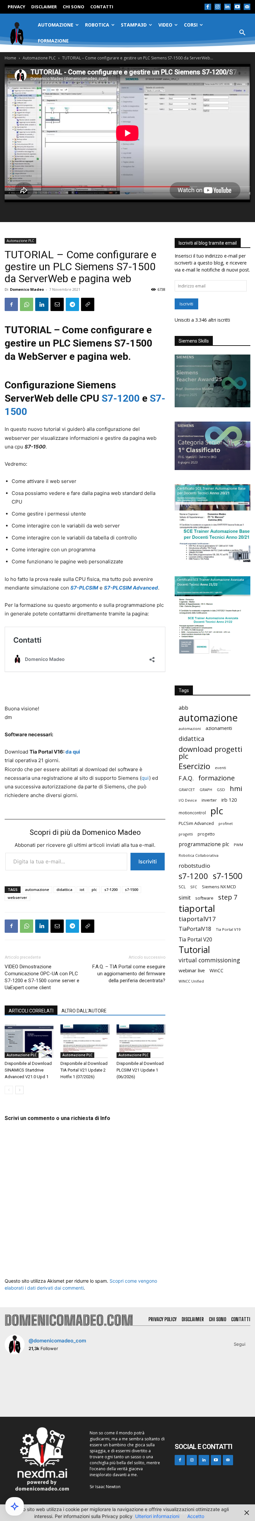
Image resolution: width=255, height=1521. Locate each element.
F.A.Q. (186, 778)
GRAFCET (187, 789)
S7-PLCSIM (84, 588)
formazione (216, 777)
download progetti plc (210, 753)
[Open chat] (14, 1506)
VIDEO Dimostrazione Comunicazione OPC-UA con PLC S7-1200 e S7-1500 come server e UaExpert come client (42, 977)
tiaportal (197, 908)
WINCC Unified (191, 981)
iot (82, 889)
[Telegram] (72, 304)
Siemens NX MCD (219, 887)
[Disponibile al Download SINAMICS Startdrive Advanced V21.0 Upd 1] (29, 1041)
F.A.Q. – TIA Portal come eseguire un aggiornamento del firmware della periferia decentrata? (128, 974)
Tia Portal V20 (195, 939)
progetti (186, 834)
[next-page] (19, 1090)
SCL (182, 887)
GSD (221, 789)
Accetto (195, 1516)
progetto (206, 834)
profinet (225, 823)
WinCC (216, 970)
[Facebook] (208, 7)
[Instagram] (217, 7)
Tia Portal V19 (228, 929)
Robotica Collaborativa (198, 855)
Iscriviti (147, 861)
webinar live (192, 970)
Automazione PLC (39, 58)
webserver (17, 897)
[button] (242, 33)
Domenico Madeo (27, 289)
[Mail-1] (247, 7)
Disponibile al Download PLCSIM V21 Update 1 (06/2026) (140, 1070)
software (204, 898)
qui (145, 778)
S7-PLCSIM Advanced (131, 588)
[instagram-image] (24, 1380)
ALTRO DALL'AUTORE (84, 1010)
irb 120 (229, 799)
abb (183, 707)
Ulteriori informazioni (157, 1516)
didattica (64, 889)
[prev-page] (9, 1090)
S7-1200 (121, 398)
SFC (193, 886)
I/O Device (188, 800)
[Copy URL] (87, 304)
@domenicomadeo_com (57, 1340)
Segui (239, 1344)
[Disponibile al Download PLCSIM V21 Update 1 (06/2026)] (141, 1041)
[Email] (57, 304)
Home (10, 58)
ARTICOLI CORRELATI (31, 1010)
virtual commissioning (209, 960)
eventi (220, 767)
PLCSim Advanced (196, 823)
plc (94, 889)
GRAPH (206, 789)
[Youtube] (237, 7)
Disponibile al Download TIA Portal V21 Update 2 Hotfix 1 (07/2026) (84, 1070)
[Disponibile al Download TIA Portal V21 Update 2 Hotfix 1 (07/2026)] (84, 1041)
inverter (209, 800)
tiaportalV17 (197, 918)
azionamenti (219, 728)
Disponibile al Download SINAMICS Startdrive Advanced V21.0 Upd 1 (28, 1070)
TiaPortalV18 (195, 928)
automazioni (190, 728)
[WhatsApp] (26, 304)
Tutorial (194, 949)
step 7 (227, 897)
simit (185, 897)
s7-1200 (111, 889)
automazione (37, 889)
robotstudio (194, 865)
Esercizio (194, 766)
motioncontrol (192, 813)
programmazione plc (204, 844)
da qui (72, 752)
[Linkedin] (227, 7)
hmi (236, 788)
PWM (238, 844)
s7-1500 (131, 889)
